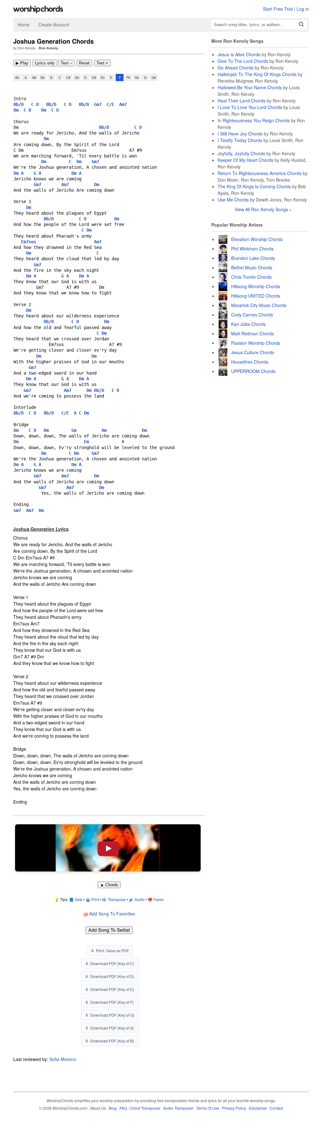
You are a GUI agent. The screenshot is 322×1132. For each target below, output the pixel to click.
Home (24, 24)
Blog (113, 1108)
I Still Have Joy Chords (240, 133)
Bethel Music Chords (251, 267)
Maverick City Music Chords (258, 305)
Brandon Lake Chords (253, 258)
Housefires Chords (249, 362)
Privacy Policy (234, 1108)
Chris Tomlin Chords (251, 277)
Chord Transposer (145, 1108)
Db (77, 77)
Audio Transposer (178, 1108)
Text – (66, 63)
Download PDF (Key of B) (112, 1040)
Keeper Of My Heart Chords (245, 160)
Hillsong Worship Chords (255, 286)
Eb (103, 77)
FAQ (123, 1108)
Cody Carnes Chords (252, 314)
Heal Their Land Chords (241, 100)
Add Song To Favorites (111, 913)
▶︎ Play (22, 63)
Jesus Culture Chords (252, 352)
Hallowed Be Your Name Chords (250, 87)
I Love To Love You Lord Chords (250, 107)
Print (95, 899)
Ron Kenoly (48, 48)
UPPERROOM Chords (253, 371)
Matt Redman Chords (252, 333)
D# (94, 77)
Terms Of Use (207, 1108)
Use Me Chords (233, 199)
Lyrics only (45, 63)
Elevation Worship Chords (257, 239)
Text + (102, 63)
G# (154, 77)
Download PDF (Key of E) (112, 989)
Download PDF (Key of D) (112, 976)
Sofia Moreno (62, 1059)
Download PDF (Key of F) (112, 1002)
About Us (98, 1108)
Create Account (53, 24)
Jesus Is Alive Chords (239, 54)
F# (128, 77)
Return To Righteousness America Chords (260, 173)
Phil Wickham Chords (252, 248)
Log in (303, 9)
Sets (78, 899)
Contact (276, 1108)
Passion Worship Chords (255, 343)
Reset (84, 63)
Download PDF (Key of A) (112, 1027)
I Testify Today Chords (240, 140)
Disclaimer (258, 1108)
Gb (137, 77)
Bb (43, 77)
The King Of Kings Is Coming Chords (254, 186)
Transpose (117, 899)
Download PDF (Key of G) (112, 1015)
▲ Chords (109, 884)
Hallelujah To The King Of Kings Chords (257, 74)
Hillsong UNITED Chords (255, 296)
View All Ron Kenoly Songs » (263, 209)
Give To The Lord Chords (243, 61)
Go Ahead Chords (235, 67)
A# (34, 77)
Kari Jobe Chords (248, 324)
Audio (140, 899)
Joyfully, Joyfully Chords (241, 153)
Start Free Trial (278, 9)
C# (68, 77)
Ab (17, 77)
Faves (158, 899)
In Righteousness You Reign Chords (254, 120)
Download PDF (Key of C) (112, 963)
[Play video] (108, 848)
